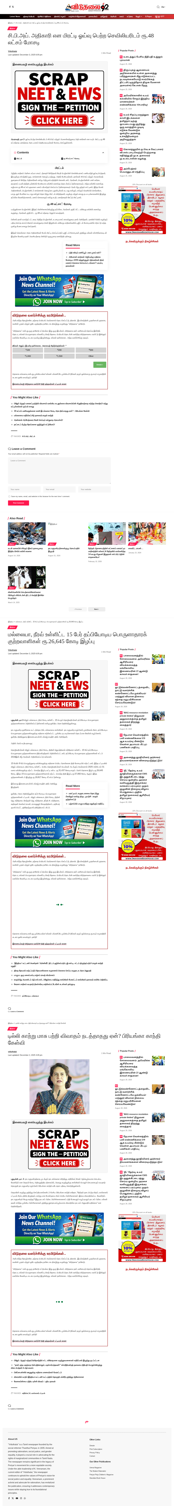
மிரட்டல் (19, 158)
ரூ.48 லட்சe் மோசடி (72, 158)
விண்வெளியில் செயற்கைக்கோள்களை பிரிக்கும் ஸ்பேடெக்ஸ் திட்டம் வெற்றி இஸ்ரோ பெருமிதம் (26, 595)
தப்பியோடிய (26, 996)
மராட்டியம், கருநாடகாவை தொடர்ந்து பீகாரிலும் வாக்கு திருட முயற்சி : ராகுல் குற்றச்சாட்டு (82, 796)
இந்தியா (12, 28)
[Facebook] (10, 7)
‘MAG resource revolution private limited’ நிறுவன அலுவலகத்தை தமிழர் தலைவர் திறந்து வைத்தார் (134, 719)
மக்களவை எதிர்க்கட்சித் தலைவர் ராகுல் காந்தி (33, 415)
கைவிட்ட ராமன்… (135, 548)
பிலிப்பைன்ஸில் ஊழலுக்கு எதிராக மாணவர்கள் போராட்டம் (38, 1372)
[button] (158, 7)
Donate (100, 365)
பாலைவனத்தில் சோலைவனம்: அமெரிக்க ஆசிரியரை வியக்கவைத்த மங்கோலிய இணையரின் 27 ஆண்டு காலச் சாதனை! (135, 665)
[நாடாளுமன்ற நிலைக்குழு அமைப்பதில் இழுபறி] (67, 533)
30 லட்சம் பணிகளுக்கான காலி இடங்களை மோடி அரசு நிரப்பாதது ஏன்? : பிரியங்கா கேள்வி (52, 411)
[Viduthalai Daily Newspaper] (87, 7)
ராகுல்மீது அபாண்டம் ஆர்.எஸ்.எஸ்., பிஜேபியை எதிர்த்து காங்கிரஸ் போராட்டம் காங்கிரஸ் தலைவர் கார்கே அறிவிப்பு (61, 980)
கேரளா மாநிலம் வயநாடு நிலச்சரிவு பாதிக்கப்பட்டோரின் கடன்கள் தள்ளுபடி (44, 984)
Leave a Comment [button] (17, 1011)
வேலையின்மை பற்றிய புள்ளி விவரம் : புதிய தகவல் (35, 1381)
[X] (13, 7)
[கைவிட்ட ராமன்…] (147, 533)
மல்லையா (35, 996)
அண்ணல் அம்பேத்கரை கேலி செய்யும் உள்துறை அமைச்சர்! (38, 420)
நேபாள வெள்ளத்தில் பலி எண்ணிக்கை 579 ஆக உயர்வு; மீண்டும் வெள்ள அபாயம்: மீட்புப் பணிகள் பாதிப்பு (134, 741)
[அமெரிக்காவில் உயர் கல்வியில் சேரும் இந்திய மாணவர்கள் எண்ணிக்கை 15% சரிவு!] (158, 99)
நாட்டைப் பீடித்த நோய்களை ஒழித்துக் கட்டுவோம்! (34, 424)
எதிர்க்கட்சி (26, 1393)
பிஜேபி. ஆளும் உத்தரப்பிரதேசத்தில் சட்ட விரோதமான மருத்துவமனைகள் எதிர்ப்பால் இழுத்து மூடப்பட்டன (56, 1360)
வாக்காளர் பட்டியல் (38, 1393)
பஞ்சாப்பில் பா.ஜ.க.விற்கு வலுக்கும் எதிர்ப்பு (86, 804)
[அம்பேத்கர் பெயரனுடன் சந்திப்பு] (158, 172)
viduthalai (12, 1052)
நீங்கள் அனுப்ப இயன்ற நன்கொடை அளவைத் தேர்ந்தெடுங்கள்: (39, 346)
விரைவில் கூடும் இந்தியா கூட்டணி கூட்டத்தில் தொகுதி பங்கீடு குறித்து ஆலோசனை (49, 1377)
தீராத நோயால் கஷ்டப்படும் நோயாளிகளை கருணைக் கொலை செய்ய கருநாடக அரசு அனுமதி (52, 971)
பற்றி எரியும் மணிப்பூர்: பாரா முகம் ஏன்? (85, 253)
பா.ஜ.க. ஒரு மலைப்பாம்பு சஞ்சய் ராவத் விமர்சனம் (34, 975)
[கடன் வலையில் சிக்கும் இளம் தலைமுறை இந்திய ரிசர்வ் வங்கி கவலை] (27, 533)
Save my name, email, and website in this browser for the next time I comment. (40, 496)
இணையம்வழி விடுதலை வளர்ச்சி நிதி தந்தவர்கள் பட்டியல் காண (39, 384)
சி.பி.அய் (25, 436)
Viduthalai (12, 51)
